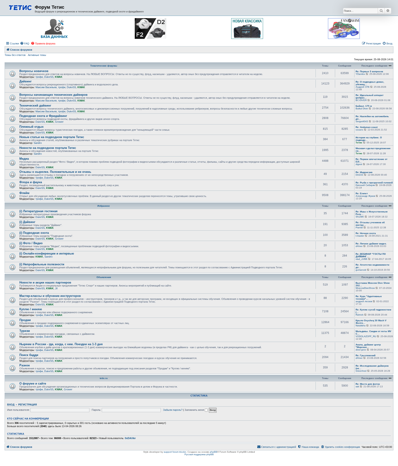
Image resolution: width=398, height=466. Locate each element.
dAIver (359, 246)
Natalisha (361, 325)
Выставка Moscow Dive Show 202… (373, 284)
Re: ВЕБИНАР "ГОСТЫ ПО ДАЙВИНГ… (371, 255)
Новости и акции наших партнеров (45, 282)
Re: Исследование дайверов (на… (372, 367)
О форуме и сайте (32, 383)
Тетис (359, 142)
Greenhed (361, 371)
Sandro (38, 143)
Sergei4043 (362, 121)
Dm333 (359, 175)
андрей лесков (364, 301)
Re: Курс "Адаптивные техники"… (369, 297)
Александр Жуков (365, 196)
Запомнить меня (194, 409)
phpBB (213, 452)
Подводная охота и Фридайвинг (43, 116)
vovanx (359, 129)
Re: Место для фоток (368, 384)
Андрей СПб (362, 87)
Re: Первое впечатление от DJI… (371, 160)
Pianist (359, 227)
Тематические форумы (103, 65)
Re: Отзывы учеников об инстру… (370, 223)
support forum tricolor (175, 452)
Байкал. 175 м (364, 106)
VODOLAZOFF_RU (366, 336)
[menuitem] (24, 43)
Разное (24, 365)
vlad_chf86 (361, 259)
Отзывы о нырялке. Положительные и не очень (55, 172)
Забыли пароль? (172, 409)
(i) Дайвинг (27, 222)
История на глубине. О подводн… (369, 138)
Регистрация (27, 404)
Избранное (103, 206)
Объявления (104, 277)
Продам (25, 320)
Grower (59, 121)
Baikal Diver (362, 108)
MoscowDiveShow (365, 288)
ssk (357, 386)
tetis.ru (104, 378)
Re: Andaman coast (367, 127)
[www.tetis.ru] (20, 7)
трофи (39, 76)
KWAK (58, 76)
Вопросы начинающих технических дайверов (53, 94)
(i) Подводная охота (34, 232)
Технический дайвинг (35, 105)
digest (359, 164)
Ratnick (359, 314)
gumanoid (361, 270)
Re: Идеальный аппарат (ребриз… (369, 96)
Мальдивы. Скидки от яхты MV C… (373, 332)
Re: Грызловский (365, 355)
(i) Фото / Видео (31, 243)
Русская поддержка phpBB (199, 454)
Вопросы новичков (33, 71)
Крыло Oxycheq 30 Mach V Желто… (371, 321)
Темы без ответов (15, 55)
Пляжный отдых (31, 126)
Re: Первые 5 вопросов (369, 71)
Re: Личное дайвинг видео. (371, 243)
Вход (11, 404)
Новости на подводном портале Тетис (47, 148)
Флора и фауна (30, 182)
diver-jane (361, 349)
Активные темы (37, 55)
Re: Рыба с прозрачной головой (374, 182)
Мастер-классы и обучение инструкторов (50, 296)
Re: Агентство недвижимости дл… (372, 266)
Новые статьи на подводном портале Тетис (51, 137)
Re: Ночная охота (366, 233)
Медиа (24, 158)
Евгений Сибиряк (365, 185)
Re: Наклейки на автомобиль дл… (372, 117)
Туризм (24, 331)
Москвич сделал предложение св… (373, 149)
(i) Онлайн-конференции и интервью (46, 253)
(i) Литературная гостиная (38, 211)
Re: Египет (362, 193)
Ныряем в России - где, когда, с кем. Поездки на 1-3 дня (61, 344)
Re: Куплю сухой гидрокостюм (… (373, 310)
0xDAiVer (130, 438)
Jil (56, 288)
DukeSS (48, 76)
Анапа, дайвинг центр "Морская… (368, 345)
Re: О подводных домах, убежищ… (370, 83)
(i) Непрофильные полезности (41, 264)
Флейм (24, 193)
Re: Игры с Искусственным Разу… (371, 212)
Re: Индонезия (364, 172)
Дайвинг (25, 81)
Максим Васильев (46, 87)
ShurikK (360, 216)
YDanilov (360, 74)
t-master (360, 235)
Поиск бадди (28, 355)
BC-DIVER (361, 100)
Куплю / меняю (30, 309)
